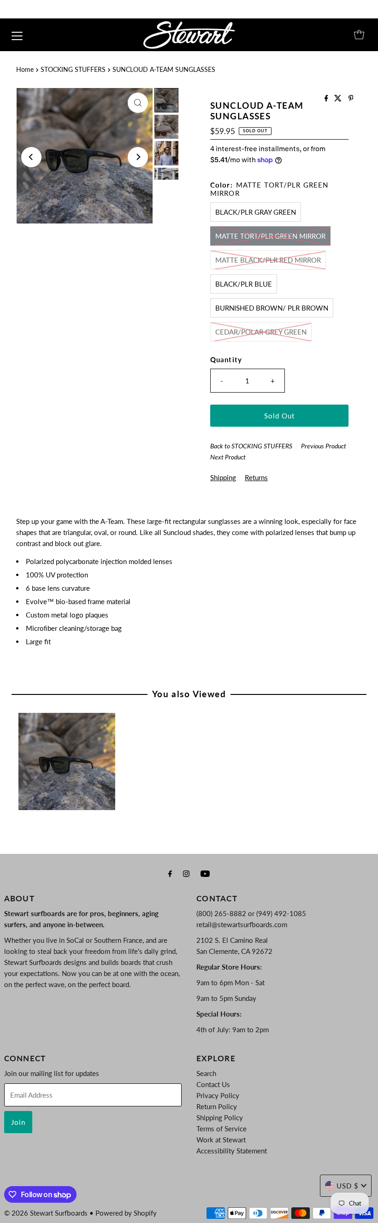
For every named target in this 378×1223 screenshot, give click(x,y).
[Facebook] (170, 873)
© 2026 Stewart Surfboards (46, 1213)
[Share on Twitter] (338, 98)
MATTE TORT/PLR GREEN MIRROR (270, 236)
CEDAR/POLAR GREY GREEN (261, 332)
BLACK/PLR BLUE (243, 284)
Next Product (228, 457)
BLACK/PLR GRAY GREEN (255, 212)
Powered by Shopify (126, 1213)
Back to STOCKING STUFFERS (251, 446)
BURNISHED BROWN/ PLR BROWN (271, 308)
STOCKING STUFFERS (73, 69)
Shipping (223, 477)
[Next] (138, 157)
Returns (256, 477)
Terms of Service (221, 1128)
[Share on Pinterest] (351, 98)
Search (206, 1073)
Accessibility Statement (231, 1151)
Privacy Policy (217, 1095)
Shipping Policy (219, 1117)
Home (25, 69)
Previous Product (323, 446)
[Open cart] (359, 35)
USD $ (348, 1186)
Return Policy (216, 1106)
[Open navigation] (17, 35)
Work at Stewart (221, 1139)
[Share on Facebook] (327, 98)
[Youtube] (205, 873)
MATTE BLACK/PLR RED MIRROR (268, 260)
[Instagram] (186, 873)
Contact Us (213, 1084)
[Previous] (31, 157)
